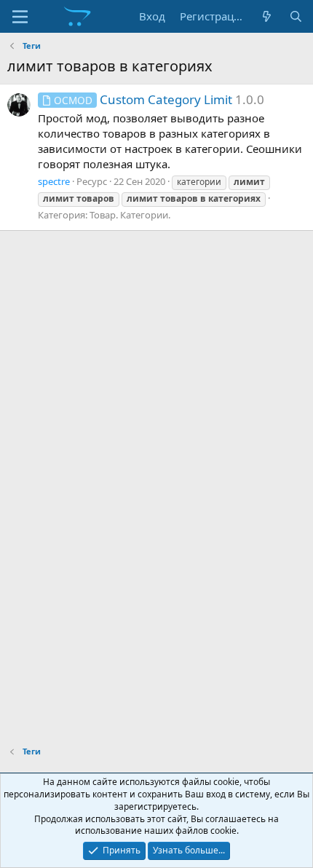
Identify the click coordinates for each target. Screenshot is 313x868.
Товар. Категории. (130, 214)
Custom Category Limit (143, 99)
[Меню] (20, 16)
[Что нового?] (267, 16)
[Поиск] (296, 16)
